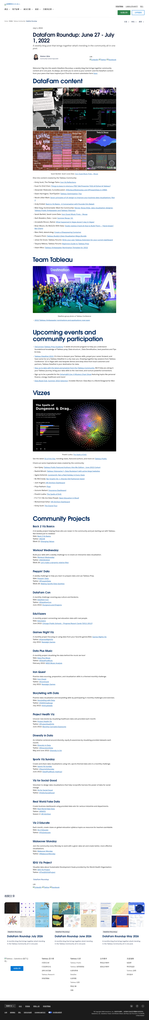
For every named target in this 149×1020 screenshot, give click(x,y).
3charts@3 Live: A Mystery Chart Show (75, 374)
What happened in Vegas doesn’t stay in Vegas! (75, 222)
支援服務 (130, 958)
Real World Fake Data (46, 801)
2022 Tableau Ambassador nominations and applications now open (62, 320)
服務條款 (12, 1012)
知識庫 (129, 963)
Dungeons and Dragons (52, 605)
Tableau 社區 (75, 982)
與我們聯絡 (119, 6)
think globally (47, 705)
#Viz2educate (45, 832)
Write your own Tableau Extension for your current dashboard (87, 240)
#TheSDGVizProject (47, 872)
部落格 (11, 21)
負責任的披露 (28, 1012)
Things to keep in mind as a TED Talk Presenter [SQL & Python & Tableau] (80, 186)
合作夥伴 (103, 958)
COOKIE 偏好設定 (40, 1012)
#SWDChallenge (46, 703)
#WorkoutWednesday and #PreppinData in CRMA (86, 190)
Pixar (49, 486)
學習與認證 (130, 967)
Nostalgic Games (48, 642)
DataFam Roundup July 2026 (25, 936)
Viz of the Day (49, 459)
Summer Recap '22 (65, 218)
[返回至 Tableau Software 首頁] (12, 3)
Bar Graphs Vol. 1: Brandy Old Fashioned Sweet (65, 479)
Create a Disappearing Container (67, 232)
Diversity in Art (56, 750)
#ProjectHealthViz (46, 724)
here (95, 73)
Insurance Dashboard (57, 490)
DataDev (73, 974)
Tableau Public (101, 459)
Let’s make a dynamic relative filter (55, 562)
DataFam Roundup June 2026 (73, 936)
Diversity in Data (43, 735)
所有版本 (130, 974)
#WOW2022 (44, 560)
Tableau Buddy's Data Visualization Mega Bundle (66, 236)
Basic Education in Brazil (69, 498)
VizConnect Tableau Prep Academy (49, 347)
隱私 (19, 1012)
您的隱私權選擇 (57, 1012)
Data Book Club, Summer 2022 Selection (51, 381)
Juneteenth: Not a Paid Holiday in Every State (66, 475)
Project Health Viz (44, 721)
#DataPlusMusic (46, 660)
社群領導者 (74, 971)
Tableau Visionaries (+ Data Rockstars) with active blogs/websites (73, 471)
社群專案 (73, 978)
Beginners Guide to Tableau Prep (75, 244)
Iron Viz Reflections (68, 182)
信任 (20, 1006)
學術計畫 (73, 986)
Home (6, 21)
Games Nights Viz (99, 637)
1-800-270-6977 (132, 6)
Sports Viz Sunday (44, 766)
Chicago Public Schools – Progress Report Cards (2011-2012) (67, 623)
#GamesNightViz (46, 639)
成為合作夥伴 (104, 967)
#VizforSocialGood (47, 793)
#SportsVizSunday (46, 769)
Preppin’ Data (43, 578)
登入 (141, 6)
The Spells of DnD (80, 455)
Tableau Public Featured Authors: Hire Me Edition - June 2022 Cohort (72, 467)
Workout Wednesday (45, 557)
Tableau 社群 (75, 958)
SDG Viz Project (43, 870)
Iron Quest (41, 679)
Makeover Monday (45, 851)
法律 (5, 1012)
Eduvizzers (41, 621)
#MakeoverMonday (47, 854)
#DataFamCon (45, 602)
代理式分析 (45, 963)
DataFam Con (43, 600)
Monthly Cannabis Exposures (54, 727)
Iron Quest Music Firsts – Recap (86, 174)
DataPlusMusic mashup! (52, 771)
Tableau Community (19, 21)
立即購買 (138, 12)
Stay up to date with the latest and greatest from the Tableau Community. (65, 368)
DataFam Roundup (31, 21)
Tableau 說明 (131, 971)
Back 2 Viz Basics (44, 536)
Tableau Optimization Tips (71, 194)
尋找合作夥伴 (104, 963)
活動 (71, 990)
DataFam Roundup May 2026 (120, 936)
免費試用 (124, 12)
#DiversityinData (46, 748)
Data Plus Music (43, 658)
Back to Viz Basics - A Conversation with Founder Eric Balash (70, 204)
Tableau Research (48, 974)
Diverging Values (47, 541)
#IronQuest (44, 682)
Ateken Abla (45, 56)
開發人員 (36, 1006)
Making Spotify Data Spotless (53, 584)
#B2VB (42, 539)
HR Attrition (46, 814)
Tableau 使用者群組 (77, 967)
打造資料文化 (46, 967)
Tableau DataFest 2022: (44, 356)
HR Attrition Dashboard (55, 483)
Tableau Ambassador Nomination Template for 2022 (66, 247)
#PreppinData (45, 581)
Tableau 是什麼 (48, 958)
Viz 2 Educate (41, 823)
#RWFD (42, 811)
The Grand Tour (51, 506)
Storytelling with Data (46, 700)
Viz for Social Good (45, 780)
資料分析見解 (46, 971)
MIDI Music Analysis (54, 663)
